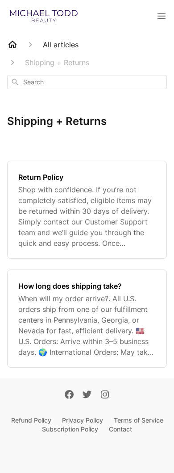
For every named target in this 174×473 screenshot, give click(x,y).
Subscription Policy (70, 429)
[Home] (12, 44)
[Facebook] (69, 395)
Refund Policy (31, 420)
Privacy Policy (82, 420)
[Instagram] (104, 395)
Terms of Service (138, 420)
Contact (120, 429)
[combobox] (87, 82)
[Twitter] (87, 395)
